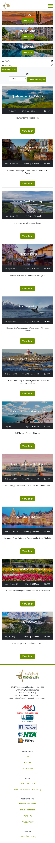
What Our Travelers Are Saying (27, 789)
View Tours (27, 20)
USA (27, 756)
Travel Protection (27, 809)
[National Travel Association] (27, 734)
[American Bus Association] (27, 709)
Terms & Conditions (27, 803)
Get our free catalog (27, 836)
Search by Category (37, 79)
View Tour (27, 130)
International (27, 768)
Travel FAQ (27, 815)
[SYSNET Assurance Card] (27, 740)
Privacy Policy (27, 821)
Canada (27, 762)
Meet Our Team (27, 783)
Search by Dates (9, 69)
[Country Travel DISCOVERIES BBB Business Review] (27, 718)
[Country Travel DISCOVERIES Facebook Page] (28, 727)
